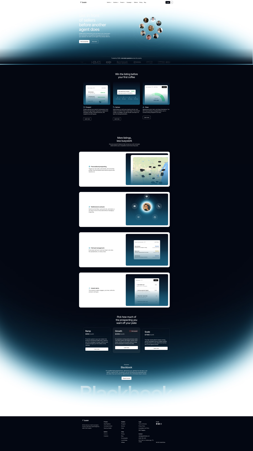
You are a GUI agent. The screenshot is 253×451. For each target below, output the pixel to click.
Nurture (123, 426)
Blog (122, 436)
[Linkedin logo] (157, 424)
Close (122, 428)
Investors (106, 436)
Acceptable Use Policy (144, 428)
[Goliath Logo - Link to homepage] (83, 2)
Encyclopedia (124, 438)
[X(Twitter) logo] (159, 424)
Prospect (123, 424)
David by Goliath (108, 428)
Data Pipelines (107, 424)
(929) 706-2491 (142, 438)
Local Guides (124, 440)
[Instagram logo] (161, 424)
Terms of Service (143, 424)
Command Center (108, 426)
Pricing (122, 434)
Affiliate (123, 442)
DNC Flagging (142, 430)
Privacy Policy (142, 426)
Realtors (106, 434)
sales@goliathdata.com (144, 436)
